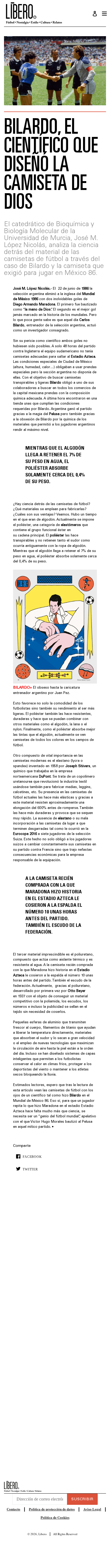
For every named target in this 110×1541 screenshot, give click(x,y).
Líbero (42, 1534)
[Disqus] (55, 1257)
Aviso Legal (92, 1509)
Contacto (13, 1509)
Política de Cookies (55, 1517)
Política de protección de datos (52, 1509)
